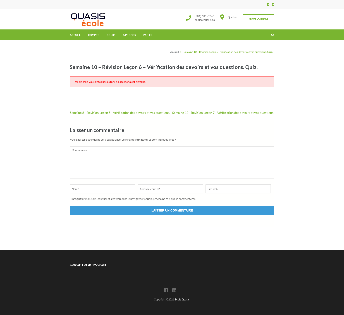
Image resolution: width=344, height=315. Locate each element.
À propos (129, 34)
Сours (111, 34)
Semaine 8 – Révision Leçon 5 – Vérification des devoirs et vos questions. (120, 113)
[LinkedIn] (273, 4)
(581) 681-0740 (204, 16)
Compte (93, 34)
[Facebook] (268, 4)
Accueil (75, 34)
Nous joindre (258, 18)
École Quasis (182, 299)
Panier (147, 34)
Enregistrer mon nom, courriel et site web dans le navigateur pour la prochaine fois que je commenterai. (133, 198)
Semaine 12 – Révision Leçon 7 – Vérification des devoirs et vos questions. (223, 113)
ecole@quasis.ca (205, 19)
